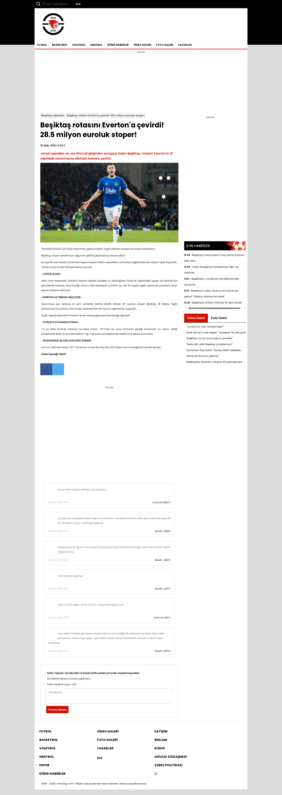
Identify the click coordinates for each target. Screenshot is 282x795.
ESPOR (44, 765)
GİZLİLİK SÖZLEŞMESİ (170, 757)
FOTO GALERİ (164, 45)
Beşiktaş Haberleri (52, 115)
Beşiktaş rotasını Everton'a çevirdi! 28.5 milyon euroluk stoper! (105, 115)
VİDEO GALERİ (142, 45)
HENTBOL (96, 45)
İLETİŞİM (160, 731)
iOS (99, 758)
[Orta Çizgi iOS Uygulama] (216, 43)
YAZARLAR (185, 45)
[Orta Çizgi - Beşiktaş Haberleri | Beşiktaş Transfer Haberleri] (51, 35)
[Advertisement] (141, 82)
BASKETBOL (59, 45)
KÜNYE (159, 748)
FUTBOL (42, 45)
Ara (78, 4)
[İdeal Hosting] (155, 773)
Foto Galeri (219, 318)
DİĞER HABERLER (118, 45)
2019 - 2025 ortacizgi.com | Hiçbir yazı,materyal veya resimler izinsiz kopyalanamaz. (94, 783)
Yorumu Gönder (57, 709)
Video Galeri (196, 318)
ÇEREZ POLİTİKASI (168, 765)
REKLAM (160, 740)
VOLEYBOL (79, 45)
